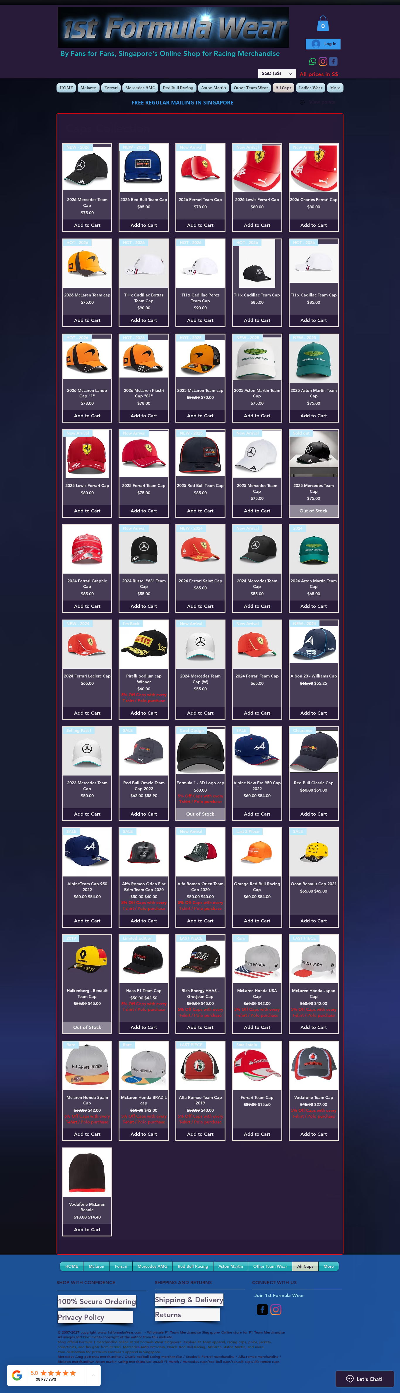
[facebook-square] (262, 1309)
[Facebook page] (333, 61)
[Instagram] (323, 61)
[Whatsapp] (312, 61)
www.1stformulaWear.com (119, 1332)
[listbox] (277, 73)
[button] (277, 73)
